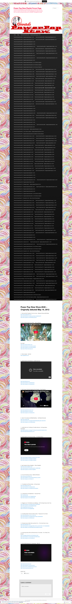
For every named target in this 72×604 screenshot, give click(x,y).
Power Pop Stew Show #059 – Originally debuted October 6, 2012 (47, 113)
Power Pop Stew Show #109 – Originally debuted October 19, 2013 (24, 182)
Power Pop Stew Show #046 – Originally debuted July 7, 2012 (44, 94)
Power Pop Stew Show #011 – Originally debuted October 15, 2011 (46, 48)
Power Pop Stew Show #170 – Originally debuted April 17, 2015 (44, 264)
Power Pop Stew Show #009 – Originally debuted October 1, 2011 (47, 46)
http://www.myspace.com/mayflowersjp (28, 497)
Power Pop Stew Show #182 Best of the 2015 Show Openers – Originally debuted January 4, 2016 (29, 278)
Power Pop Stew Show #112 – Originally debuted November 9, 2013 (46, 186)
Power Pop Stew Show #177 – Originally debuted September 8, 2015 (24, 274)
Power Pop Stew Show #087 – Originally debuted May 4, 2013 (44, 152)
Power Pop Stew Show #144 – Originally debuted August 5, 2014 (24, 230)
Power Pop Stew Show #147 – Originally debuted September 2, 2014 (46, 232)
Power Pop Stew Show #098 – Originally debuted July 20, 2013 (23, 165)
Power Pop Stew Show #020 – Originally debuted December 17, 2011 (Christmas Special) (27, 62)
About (18, 34)
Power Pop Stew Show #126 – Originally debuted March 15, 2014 (24, 209)
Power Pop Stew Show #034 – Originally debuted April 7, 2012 (44, 80)
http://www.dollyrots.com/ (25, 381)
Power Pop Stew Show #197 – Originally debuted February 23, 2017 (46, 299)
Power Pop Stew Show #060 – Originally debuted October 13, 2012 (24, 115)
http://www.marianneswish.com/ (26, 344)
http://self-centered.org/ (25, 419)
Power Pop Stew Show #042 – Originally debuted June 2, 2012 (44, 90)
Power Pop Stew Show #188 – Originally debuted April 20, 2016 (45, 285)
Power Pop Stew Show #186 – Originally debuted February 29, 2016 (46, 283)
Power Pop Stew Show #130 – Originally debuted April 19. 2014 (23, 214)
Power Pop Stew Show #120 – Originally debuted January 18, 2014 (24, 202)
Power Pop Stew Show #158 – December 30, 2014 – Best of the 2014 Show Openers (27, 251)
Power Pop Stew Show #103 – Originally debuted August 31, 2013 (46, 170)
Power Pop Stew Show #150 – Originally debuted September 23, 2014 (24, 239)
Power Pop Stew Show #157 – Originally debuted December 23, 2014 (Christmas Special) (27, 248)
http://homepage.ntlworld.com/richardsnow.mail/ (29, 535)
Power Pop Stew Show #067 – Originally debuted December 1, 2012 (47, 124)
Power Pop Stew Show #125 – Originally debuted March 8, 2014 (46, 207)
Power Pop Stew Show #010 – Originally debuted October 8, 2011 (24, 48)
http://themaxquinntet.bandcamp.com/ (28, 431)
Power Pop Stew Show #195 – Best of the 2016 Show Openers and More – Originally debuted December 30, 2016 (31, 296)
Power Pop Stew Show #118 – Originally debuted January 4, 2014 (24, 200)
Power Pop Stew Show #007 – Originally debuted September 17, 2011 (24, 44)
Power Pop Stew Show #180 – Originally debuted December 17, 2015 (46, 276)
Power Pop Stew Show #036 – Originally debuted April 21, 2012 (44, 83)
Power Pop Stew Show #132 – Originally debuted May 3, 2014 (23, 216)
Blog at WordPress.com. (29, 600)
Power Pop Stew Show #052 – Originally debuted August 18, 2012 (46, 101)
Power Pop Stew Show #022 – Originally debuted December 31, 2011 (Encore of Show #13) (28, 67)
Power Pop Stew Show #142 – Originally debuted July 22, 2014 (23, 228)
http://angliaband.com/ (25, 355)
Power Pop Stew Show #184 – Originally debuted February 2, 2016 (46, 280)
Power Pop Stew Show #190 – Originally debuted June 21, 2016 (44, 287)
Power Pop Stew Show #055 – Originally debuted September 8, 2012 (24, 106)
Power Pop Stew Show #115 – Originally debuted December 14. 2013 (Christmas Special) (27, 193)
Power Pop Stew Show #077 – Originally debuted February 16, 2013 (46, 140)
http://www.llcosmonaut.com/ (26, 564)
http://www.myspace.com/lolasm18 (27, 478)
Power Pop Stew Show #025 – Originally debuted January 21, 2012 (24, 71)
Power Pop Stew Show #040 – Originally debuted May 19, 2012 (45, 87)
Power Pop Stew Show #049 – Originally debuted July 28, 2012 (23, 99)
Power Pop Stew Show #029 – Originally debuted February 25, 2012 (24, 76)
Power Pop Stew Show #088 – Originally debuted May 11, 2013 (23, 154)
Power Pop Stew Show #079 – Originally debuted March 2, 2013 (46, 142)
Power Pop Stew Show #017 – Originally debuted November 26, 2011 (24, 57)
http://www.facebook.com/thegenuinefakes (28, 458)
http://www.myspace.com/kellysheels (27, 517)
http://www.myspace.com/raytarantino (27, 412)
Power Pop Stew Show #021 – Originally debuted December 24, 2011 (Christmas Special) (27, 64)
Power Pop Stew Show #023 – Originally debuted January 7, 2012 (24, 69)
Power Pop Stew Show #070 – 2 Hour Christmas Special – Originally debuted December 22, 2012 (29, 131)
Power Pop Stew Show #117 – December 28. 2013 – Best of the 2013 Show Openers (27, 198)
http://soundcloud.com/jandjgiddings (27, 508)
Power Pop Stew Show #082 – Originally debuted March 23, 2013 (24, 147)
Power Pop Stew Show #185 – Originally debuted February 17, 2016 (24, 283)
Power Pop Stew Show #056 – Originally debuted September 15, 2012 (24, 108)
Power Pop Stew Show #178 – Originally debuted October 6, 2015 (47, 274)
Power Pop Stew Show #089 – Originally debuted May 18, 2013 (44, 154)
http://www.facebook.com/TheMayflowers (28, 496)
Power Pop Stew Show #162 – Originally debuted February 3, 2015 (46, 255)
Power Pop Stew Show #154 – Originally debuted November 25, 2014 (24, 244)
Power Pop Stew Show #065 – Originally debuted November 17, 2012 (24, 122)
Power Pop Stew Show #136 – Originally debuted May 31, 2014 (23, 221)
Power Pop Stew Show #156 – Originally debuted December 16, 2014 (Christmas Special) (27, 246)
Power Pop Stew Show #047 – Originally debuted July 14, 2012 (23, 96)
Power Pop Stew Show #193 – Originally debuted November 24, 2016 (24, 292)
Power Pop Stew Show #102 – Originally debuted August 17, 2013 (24, 170)
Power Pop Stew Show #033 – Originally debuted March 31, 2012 (24, 80)
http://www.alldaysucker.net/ (26, 485)
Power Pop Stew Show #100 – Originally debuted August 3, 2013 (24, 168)
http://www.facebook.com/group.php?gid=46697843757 (31, 316)
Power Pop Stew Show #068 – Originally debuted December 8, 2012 (24, 126)
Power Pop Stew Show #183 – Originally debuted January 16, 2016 (24, 280)
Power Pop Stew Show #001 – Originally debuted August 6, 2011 (31, 34)
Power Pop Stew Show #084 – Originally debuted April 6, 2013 (23, 149)
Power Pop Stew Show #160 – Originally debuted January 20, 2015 (46, 253)
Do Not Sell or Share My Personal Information (40, 600)
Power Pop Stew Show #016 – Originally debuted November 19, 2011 (24, 55)
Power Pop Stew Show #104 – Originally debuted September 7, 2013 (24, 172)
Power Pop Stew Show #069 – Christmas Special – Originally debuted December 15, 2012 (27, 129)
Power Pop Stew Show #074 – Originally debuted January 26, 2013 (24, 138)
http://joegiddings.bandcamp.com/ (27, 507)
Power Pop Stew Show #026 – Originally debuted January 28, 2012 (46, 71)
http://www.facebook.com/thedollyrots (27, 382)
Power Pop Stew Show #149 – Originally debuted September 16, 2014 (24, 237)
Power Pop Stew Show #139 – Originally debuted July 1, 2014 (44, 223)
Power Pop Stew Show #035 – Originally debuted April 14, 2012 (23, 83)
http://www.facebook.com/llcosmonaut (28, 565)
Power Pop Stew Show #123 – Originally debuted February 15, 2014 (46, 205)
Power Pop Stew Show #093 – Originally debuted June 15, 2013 (44, 159)
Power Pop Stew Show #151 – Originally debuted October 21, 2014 (47, 239)
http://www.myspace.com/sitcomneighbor (28, 469)
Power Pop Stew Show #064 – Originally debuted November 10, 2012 (24, 119)
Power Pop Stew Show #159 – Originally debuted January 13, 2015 (24, 253)
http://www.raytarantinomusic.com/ (27, 410)
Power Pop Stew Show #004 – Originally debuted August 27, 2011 (24, 39)
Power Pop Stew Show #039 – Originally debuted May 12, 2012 (23, 87)
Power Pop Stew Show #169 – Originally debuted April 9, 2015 (23, 264)
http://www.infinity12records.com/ (27, 348)
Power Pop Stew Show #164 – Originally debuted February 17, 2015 (46, 257)
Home (15, 34)
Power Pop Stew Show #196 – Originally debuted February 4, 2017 (24, 299)
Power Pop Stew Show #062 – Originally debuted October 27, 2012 (24, 117)
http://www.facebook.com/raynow (27, 411)
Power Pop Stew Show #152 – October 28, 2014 (21, 241)
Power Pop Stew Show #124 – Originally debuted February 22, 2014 (24, 207)
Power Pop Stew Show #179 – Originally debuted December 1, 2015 (24, 276)
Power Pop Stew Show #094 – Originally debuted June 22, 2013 (23, 161)
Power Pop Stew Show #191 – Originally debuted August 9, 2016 (24, 290)
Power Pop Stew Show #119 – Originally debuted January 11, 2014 (46, 200)
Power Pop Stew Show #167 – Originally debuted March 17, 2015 (24, 262)
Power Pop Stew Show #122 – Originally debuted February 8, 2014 (24, 205)
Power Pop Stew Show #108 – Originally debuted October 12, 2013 (47, 179)
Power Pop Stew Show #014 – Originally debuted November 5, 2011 (24, 53)
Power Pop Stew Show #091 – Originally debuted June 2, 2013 (44, 156)
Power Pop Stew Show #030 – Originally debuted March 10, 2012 (46, 76)
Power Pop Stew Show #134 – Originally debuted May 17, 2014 (23, 218)
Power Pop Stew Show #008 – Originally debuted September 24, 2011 (24, 46)
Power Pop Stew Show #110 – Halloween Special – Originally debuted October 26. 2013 (27, 184)
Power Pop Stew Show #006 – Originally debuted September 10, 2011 (24, 41)
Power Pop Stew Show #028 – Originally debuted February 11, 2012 (46, 73)
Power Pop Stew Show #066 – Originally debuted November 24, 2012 (24, 124)
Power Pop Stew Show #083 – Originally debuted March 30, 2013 (45, 147)
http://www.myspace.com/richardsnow (28, 538)
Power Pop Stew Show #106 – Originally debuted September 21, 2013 (24, 177)
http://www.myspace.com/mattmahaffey (28, 422)
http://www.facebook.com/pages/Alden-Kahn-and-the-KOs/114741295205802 (35, 526)
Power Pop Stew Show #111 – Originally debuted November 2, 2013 (24, 186)
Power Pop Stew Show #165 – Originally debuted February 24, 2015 (24, 260)
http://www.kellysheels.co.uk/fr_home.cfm (28, 515)
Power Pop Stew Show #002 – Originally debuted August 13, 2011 (24, 37)
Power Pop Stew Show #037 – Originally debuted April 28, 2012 (23, 85)
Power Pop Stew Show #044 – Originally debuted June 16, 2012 (44, 92)
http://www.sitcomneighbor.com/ (26, 466)
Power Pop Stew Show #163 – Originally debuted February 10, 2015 (24, 257)
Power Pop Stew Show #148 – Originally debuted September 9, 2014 (24, 234)
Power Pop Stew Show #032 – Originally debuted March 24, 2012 (45, 78)
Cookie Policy (21, 602)
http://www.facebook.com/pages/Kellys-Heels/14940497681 (32, 516)
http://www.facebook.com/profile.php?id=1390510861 (30, 468)
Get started (44, 1)
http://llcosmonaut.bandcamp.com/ (27, 568)
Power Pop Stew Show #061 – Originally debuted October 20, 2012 (46, 115)
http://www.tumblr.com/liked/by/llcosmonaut (29, 566)
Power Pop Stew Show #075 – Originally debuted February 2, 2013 (46, 138)
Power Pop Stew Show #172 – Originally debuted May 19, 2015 (44, 267)
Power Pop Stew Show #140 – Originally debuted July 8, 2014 (23, 225)
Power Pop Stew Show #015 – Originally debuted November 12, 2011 (46, 53)
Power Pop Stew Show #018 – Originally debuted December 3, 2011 (47, 57)
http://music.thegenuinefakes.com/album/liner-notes (30, 457)
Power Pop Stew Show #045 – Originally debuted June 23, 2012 (23, 94)
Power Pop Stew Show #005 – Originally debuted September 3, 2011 (46, 39)
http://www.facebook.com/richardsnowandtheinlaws (30, 536)
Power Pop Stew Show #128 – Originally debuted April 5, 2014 (23, 211)
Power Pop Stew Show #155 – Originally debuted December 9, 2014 (47, 244)
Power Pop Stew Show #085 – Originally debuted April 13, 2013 (44, 149)
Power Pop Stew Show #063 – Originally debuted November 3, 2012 (46, 117)
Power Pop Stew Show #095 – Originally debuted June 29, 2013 (45, 161)
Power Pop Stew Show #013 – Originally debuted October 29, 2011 (46, 50)
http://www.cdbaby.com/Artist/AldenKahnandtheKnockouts (31, 527)
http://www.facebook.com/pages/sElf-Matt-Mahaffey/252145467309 (33, 420)
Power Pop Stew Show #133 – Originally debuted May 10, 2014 (44, 216)
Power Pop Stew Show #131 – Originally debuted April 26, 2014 (44, 214)
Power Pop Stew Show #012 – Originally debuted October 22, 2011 (24, 50)
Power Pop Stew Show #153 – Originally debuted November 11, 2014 (40, 241)
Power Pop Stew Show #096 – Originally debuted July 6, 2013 (23, 163)
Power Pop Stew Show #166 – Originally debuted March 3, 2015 (46, 260)
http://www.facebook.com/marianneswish (28, 346)
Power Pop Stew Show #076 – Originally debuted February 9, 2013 (24, 140)
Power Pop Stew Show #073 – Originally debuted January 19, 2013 (46, 136)
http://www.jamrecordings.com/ (26, 476)
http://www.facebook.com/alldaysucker (28, 486)
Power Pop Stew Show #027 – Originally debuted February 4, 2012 (24, 73)
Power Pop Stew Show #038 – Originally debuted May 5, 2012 (44, 85)
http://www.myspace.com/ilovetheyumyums (29, 317)
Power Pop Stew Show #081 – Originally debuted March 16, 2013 (45, 145)
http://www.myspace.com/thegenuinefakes (28, 460)
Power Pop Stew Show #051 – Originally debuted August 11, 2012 (24, 101)
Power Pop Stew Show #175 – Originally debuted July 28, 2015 (23, 271)
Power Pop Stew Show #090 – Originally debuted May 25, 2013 (23, 156)
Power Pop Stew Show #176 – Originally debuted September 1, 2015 (45, 271)
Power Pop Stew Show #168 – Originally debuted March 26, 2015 (45, 262)
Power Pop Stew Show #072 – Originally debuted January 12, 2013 (24, 136)
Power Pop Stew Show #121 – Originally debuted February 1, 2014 (46, 202)
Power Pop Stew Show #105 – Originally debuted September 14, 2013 (24, 175)
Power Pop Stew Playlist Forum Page (27, 8)
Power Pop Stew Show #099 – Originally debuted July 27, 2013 (44, 165)
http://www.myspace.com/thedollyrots (27, 384)
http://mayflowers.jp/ (24, 495)
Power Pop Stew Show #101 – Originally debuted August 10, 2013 (45, 168)
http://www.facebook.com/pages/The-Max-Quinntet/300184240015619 (34, 430)
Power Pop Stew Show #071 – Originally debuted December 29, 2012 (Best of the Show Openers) (29, 133)
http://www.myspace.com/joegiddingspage (28, 505)
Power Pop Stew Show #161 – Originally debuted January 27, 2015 (24, 255)
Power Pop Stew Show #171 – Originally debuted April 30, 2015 (23, 267)
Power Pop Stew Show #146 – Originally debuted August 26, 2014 (24, 232)
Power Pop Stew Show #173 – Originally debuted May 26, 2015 (23, 269)
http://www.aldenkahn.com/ (26, 524)
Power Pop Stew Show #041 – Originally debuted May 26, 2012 (23, 90)
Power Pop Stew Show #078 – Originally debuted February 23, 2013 (24, 142)
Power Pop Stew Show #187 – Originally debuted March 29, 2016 (24, 285)
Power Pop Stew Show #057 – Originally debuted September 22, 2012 (24, 110)
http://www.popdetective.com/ (26, 314)
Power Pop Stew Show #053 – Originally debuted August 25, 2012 (24, 103)
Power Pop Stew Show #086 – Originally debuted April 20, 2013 (23, 152)
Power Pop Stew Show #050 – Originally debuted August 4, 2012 (45, 99)
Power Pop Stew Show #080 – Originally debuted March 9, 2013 (23, 145)
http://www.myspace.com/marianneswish (28, 347)
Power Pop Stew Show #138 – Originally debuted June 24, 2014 (23, 223)
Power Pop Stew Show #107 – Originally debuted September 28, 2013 (24, 179)
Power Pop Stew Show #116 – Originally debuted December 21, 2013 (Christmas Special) (27, 195)
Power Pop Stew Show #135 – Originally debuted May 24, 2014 (44, 218)
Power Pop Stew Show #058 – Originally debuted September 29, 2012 (24, 113)
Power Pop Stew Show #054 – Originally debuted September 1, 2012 (46, 103)
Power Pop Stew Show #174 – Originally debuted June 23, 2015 (44, 269)
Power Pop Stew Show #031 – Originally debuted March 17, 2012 (24, 78)
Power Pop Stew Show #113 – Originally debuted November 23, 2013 (24, 188)
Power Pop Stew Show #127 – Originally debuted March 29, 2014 (45, 209)
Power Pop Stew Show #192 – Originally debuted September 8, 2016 (45, 290)
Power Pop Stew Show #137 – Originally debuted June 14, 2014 (44, 221)
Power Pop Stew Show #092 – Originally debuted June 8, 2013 (23, 159)
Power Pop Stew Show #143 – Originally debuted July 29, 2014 (44, 228)
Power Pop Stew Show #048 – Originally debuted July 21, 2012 (44, 96)
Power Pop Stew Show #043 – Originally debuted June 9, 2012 (23, 92)
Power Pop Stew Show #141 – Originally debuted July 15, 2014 (44, 225)
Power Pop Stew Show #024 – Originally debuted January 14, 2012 (46, 69)
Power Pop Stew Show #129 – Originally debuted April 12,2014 (44, 211)
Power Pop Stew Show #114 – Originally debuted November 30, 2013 (24, 191)
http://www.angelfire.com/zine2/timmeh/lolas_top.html (30, 477)
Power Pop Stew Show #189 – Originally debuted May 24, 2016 (23, 287)
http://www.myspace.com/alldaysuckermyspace (29, 488)
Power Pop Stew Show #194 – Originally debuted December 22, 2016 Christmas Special (27, 294)
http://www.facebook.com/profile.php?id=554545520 (30, 504)
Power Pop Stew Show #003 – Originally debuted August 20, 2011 (46, 37)
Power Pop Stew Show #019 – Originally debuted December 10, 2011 (24, 60)
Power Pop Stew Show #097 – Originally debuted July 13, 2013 (44, 163)
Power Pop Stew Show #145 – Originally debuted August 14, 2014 (45, 230)
